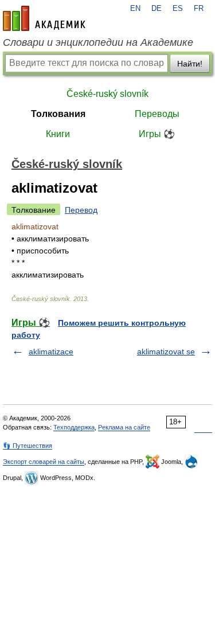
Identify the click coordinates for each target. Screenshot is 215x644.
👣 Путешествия (27, 445)
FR (199, 9)
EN (135, 9)
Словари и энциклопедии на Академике (98, 42)
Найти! (189, 63)
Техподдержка (74, 427)
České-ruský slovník (107, 94)
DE (156, 9)
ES (178, 9)
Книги (58, 134)
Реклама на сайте (124, 427)
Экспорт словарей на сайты (43, 461)
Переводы (157, 114)
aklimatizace (51, 351)
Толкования (58, 114)
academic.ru (44, 18)
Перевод (81, 209)
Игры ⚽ (157, 134)
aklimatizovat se (166, 351)
